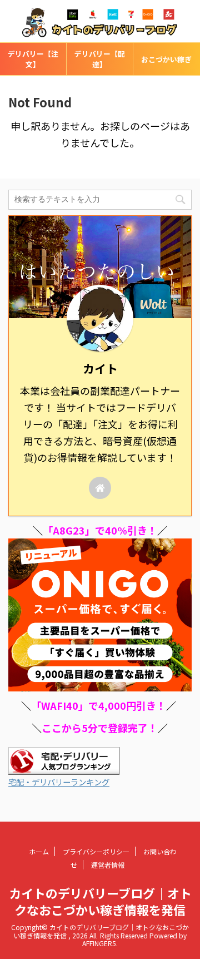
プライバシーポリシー (96, 851)
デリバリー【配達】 (99, 59)
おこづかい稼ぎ (166, 59)
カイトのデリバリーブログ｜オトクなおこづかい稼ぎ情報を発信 (100, 901)
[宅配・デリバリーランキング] (63, 768)
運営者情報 (107, 864)
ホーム (39, 851)
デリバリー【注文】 (33, 59)
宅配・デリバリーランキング (58, 782)
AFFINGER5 (99, 943)
